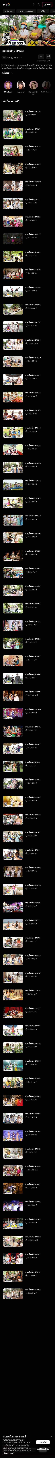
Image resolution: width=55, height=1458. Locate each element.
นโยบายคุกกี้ (8, 1453)
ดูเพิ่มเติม (5, 73)
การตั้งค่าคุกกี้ (43, 1448)
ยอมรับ (43, 1442)
